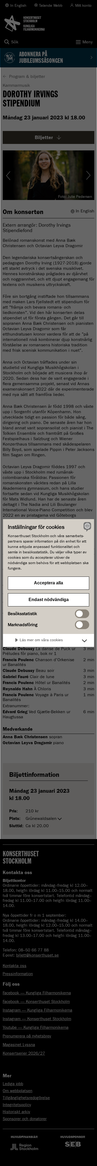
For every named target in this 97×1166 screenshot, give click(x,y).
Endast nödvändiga (49, 599)
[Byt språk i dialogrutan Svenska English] (86, 526)
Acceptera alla (48, 583)
